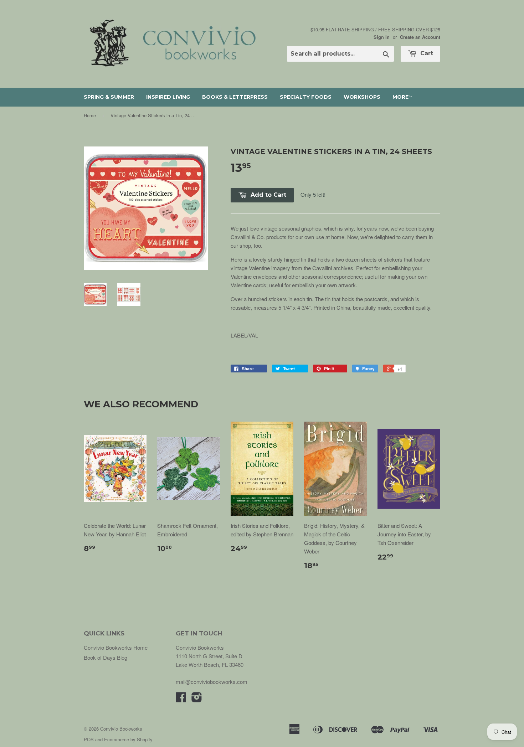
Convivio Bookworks (121, 728)
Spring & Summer (109, 97)
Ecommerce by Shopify (128, 739)
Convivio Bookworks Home (116, 647)
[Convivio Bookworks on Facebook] (181, 699)
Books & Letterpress (235, 97)
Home (90, 115)
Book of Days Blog (105, 657)
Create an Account (420, 37)
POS (89, 739)
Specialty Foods (306, 97)
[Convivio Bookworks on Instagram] (196, 699)
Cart (425, 53)
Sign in (382, 37)
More (400, 97)
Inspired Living (168, 97)
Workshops (362, 97)
